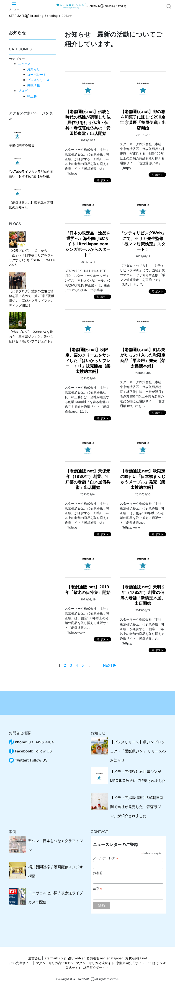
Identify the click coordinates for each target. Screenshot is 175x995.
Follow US (43, 751)
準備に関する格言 (21, 145)
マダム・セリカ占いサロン (55, 963)
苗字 (97, 889)
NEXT (108, 665)
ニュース (24, 64)
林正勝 (32, 96)
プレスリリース (38, 80)
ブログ (23, 91)
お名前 (98, 873)
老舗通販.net (95, 958)
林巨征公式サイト (96, 968)
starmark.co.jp (55, 958)
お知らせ (33, 69)
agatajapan (115, 958)
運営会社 (34, 958)
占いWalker (76, 958)
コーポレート (36, 74)
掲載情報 (33, 85)
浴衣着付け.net (136, 958)
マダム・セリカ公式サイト (95, 963)
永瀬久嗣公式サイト (130, 963)
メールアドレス (105, 858)
